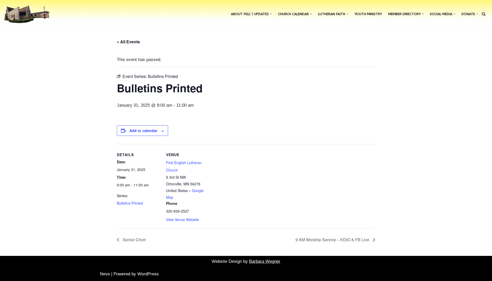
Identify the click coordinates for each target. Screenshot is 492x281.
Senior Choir (134, 240)
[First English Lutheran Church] (27, 14)
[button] (271, 14)
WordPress (148, 274)
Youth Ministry (368, 14)
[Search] (484, 14)
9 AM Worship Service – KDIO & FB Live (332, 240)
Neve (105, 274)
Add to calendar (143, 130)
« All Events (128, 42)
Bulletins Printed (130, 203)
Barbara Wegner (264, 261)
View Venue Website (182, 219)
